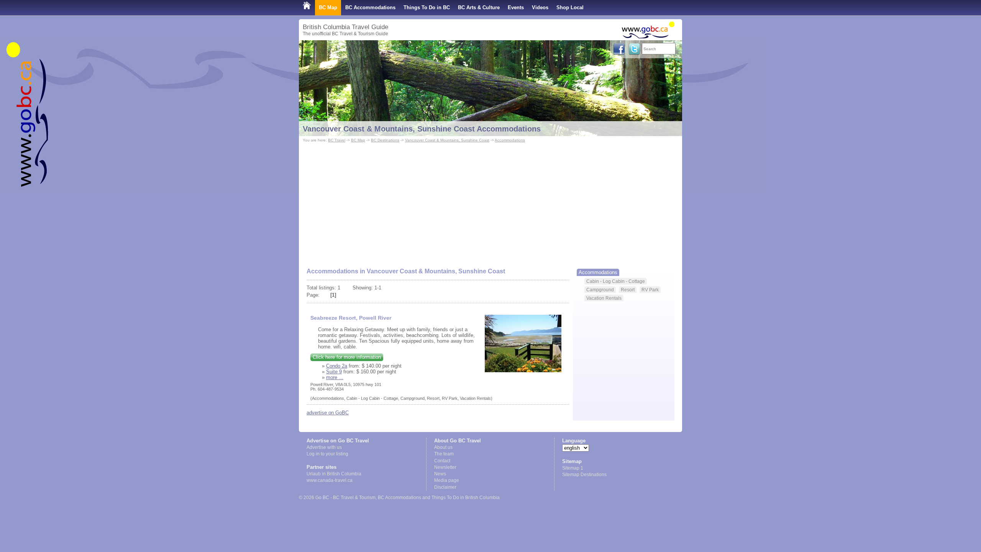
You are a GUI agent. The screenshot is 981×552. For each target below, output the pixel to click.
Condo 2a (336, 366)
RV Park (650, 289)
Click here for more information (347, 357)
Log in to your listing (327, 454)
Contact (442, 460)
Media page (446, 480)
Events (516, 7)
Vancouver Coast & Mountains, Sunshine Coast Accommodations (422, 129)
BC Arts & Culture (479, 7)
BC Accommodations (370, 7)
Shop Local (570, 7)
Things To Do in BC (427, 7)
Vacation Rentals (604, 298)
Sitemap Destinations (584, 474)
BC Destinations (385, 140)
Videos (540, 7)
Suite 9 (334, 372)
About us (443, 447)
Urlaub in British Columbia (334, 474)
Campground (600, 289)
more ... (334, 377)
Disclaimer (445, 487)
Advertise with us (324, 447)
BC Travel (336, 140)
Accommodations (510, 140)
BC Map (328, 7)
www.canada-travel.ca (330, 480)
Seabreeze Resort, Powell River (350, 318)
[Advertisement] (490, 201)
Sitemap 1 (572, 468)
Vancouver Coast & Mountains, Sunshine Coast (447, 140)
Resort (628, 289)
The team (444, 454)
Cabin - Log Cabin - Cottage (615, 281)
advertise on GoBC (328, 413)
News (440, 474)
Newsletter (445, 467)
